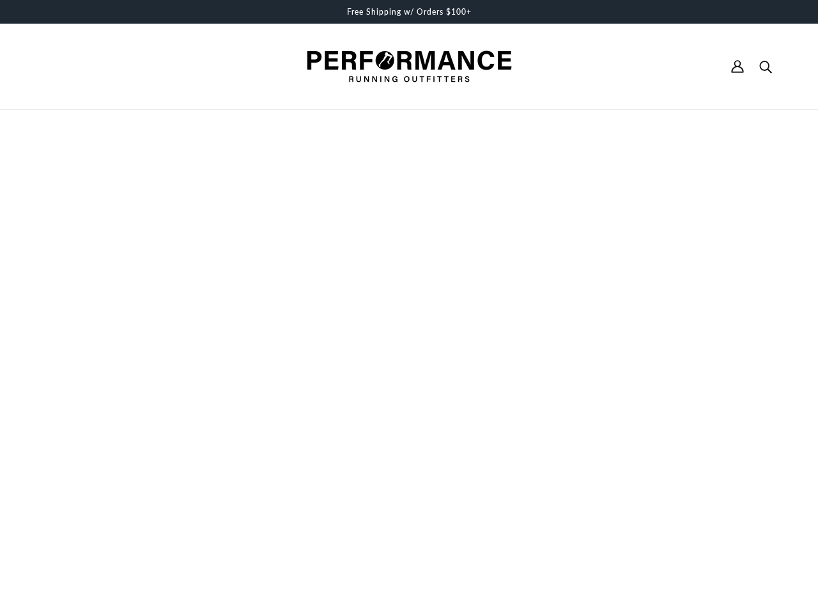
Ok (760, 487)
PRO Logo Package (405, 499)
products (509, 278)
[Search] (766, 66)
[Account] (737, 66)
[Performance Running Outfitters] (409, 66)
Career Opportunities (408, 485)
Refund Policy (394, 459)
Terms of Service (400, 445)
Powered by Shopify (83, 569)
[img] (46, 487)
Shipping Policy (397, 472)
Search (379, 432)
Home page (377, 278)
